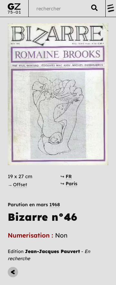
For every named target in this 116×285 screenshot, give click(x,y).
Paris (71, 183)
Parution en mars (34, 205)
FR (69, 176)
